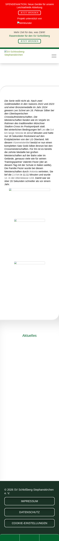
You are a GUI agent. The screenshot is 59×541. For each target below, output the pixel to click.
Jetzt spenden (30, 13)
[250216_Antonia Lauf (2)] (29, 282)
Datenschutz (29, 512)
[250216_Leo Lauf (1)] (29, 239)
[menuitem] (52, 55)
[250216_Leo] (29, 203)
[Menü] (52, 55)
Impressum (29, 501)
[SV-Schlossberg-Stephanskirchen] (24, 56)
